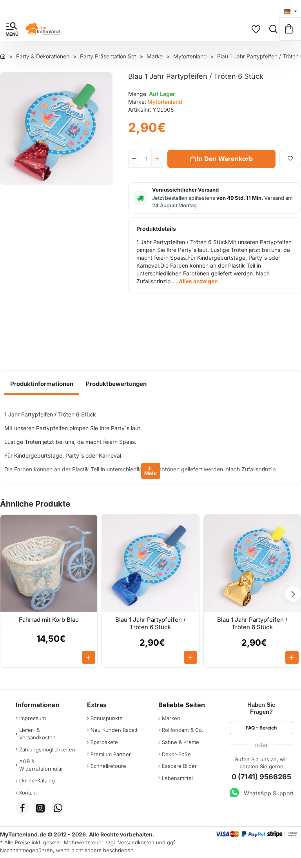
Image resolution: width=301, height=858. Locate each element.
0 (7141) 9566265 (261, 777)
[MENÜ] (12, 29)
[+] (157, 158)
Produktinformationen (41, 383)
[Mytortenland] (2, 56)
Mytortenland (164, 101)
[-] (134, 158)
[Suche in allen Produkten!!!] (271, 29)
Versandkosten (136, 842)
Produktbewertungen (116, 383)
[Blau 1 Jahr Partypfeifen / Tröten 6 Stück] (150, 563)
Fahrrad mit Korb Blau (49, 619)
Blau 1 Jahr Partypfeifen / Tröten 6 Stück (150, 623)
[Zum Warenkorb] (290, 29)
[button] (221, 159)
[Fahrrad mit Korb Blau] (48, 563)
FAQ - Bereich (261, 728)
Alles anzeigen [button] (198, 281)
